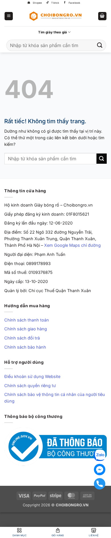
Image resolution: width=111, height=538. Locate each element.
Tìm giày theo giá (52, 32)
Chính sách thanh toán (26, 319)
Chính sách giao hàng (25, 328)
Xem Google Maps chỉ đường (72, 245)
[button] (9, 16)
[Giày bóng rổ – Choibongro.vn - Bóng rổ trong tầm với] (55, 16)
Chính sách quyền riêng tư (30, 385)
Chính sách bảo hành (25, 347)
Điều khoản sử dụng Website (32, 376)
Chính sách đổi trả (22, 337)
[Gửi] (100, 45)
